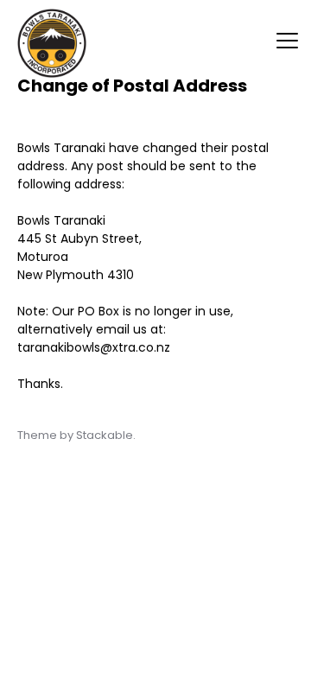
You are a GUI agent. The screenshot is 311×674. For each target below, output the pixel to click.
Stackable (104, 435)
